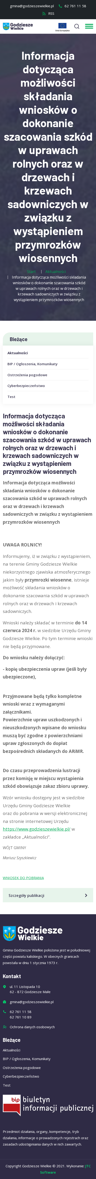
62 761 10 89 (20, 1017)
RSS (50, 13)
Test (11, 396)
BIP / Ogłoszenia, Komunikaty (32, 363)
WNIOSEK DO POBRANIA (23, 877)
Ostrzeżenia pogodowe (27, 374)
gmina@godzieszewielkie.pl (32, 6)
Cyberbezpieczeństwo (26, 385)
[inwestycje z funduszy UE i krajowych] (62, 27)
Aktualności (17, 352)
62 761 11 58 (75, 6)
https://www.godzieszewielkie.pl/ (36, 829)
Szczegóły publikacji (26, 895)
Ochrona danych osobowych (32, 1026)
